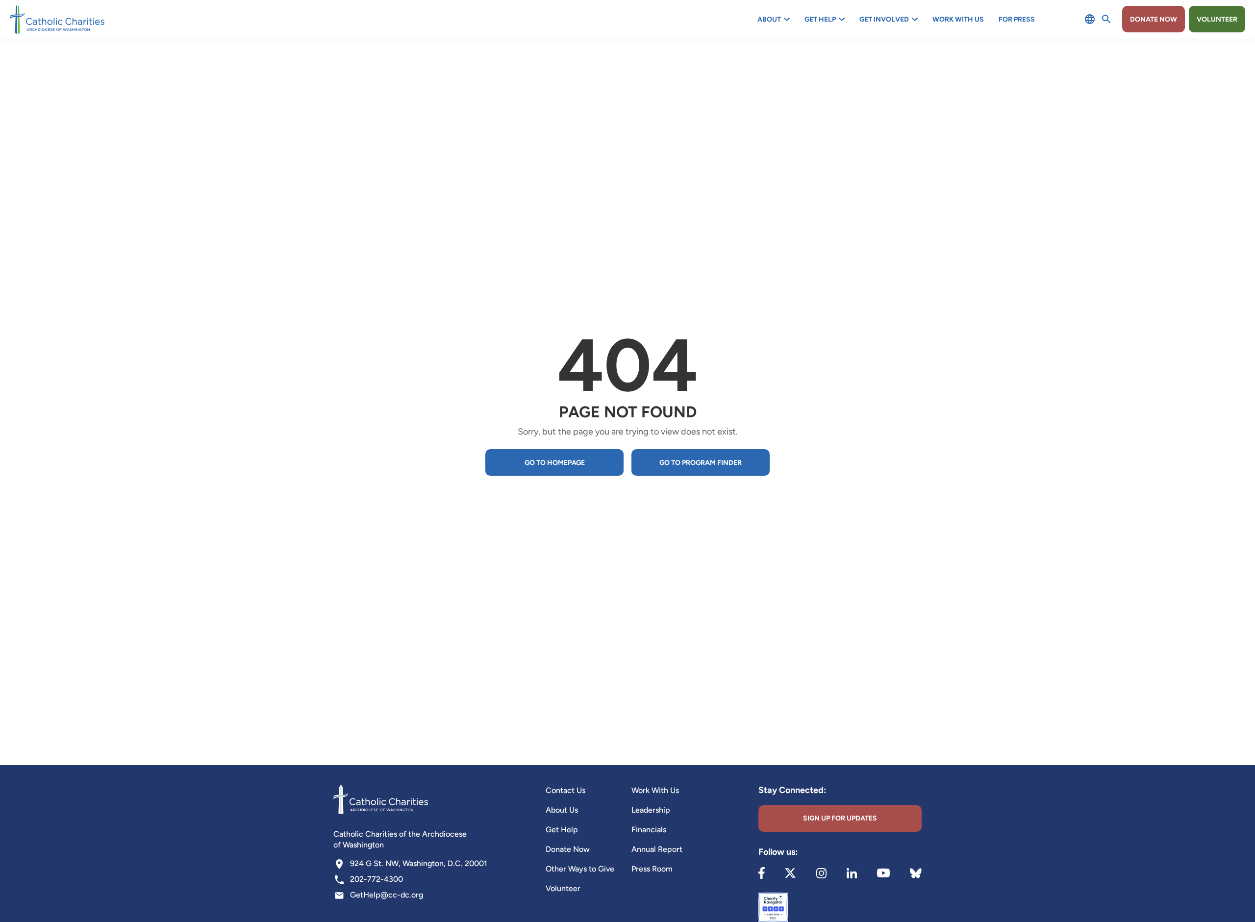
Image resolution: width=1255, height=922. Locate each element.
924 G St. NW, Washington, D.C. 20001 (418, 863)
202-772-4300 (376, 879)
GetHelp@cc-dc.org (386, 894)
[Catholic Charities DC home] (57, 19)
